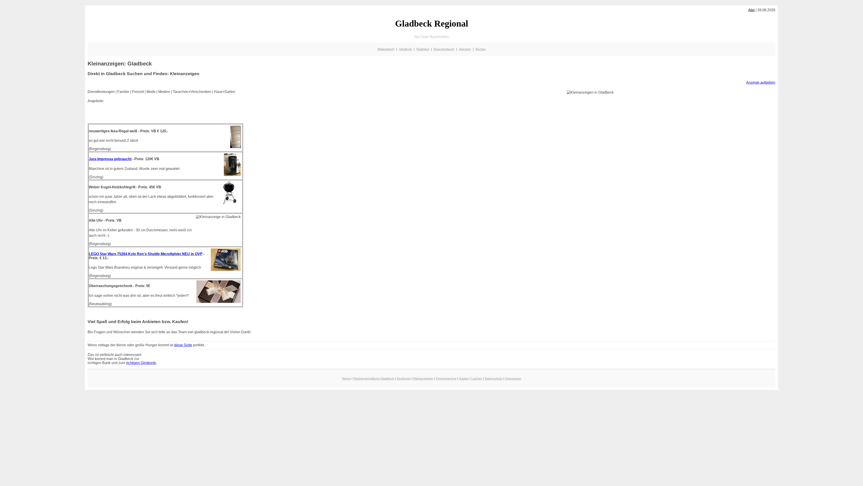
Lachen (477, 378)
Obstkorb (405, 49)
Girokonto (404, 378)
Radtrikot (422, 49)
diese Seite (183, 345)
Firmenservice (446, 378)
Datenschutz (494, 378)
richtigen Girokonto (141, 363)
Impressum (513, 378)
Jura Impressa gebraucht (110, 159)
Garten (464, 378)
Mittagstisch (386, 49)
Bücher (481, 49)
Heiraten (465, 49)
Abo (751, 10)
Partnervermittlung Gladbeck (373, 378)
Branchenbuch (444, 49)
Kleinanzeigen (423, 378)
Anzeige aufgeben (760, 82)
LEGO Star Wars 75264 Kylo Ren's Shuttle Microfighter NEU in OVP (145, 254)
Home (346, 378)
